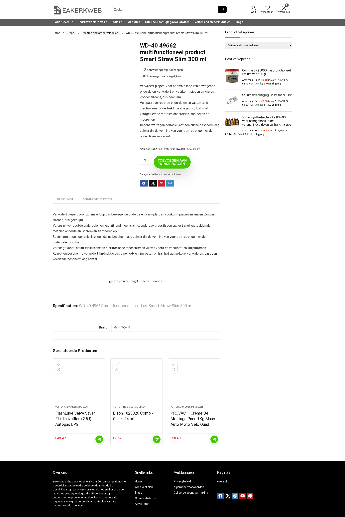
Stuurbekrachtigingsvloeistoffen (167, 22)
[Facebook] (220, 496)
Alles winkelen (144, 487)
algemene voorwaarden (189, 487)
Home (56, 33)
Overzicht (223, 481)
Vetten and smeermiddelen (212, 22)
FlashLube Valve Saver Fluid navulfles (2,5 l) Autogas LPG (75, 419)
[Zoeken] (222, 9)
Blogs (239, 22)
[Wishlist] (267, 8)
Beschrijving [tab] (65, 198)
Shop (71, 33)
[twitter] (228, 496)
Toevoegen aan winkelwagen (172, 162)
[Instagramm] (235, 496)
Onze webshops (145, 498)
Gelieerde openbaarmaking (191, 492)
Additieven (62, 22)
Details (196, 148)
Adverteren (142, 503)
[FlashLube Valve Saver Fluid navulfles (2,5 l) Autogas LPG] (78, 384)
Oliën (116, 22)
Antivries (134, 22)
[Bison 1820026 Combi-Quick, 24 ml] (136, 384)
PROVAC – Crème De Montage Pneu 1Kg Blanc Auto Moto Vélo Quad (193, 419)
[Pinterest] (250, 496)
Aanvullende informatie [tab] (98, 198)
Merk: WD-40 (122, 327)
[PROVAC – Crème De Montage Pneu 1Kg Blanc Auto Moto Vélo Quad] (194, 384)
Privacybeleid (182, 481)
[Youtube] (242, 496)
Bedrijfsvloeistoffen (91, 22)
